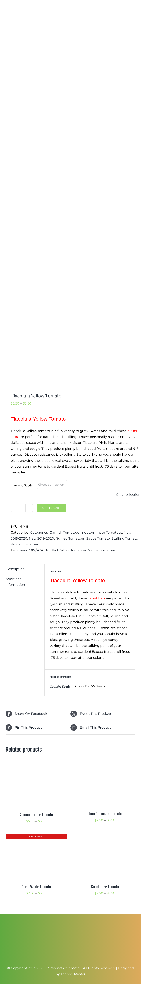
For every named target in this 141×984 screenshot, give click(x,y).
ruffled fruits (96, 598)
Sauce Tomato (98, 538)
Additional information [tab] (15, 582)
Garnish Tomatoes (64, 533)
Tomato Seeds (22, 485)
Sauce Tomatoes (101, 550)
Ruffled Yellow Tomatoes (66, 550)
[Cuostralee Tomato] (104, 837)
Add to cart (51, 507)
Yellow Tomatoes (24, 544)
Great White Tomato (36, 887)
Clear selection (128, 495)
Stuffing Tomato (124, 538)
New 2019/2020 (41, 538)
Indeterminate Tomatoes (101, 533)
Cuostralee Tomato (105, 887)
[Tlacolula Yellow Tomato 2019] (70, 240)
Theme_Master (73, 974)
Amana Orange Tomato (36, 815)
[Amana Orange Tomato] (36, 765)
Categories (39, 533)
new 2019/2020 (32, 550)
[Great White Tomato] (36, 837)
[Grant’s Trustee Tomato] (104, 765)
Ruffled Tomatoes (70, 538)
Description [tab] (15, 569)
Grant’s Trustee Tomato (105, 814)
